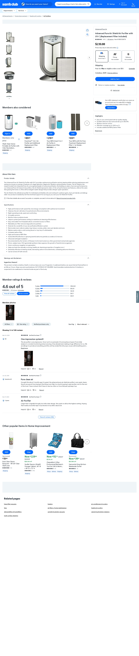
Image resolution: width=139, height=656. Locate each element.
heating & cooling (96, 508)
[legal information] (117, 48)
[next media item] (89, 57)
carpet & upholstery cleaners (100, 512)
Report (41, 369)
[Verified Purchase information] (40, 335)
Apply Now (111, 108)
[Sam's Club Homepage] (10, 4)
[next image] (9, 98)
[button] (123, 4)
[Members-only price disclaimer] (19, 139)
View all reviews (9, 293)
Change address (112, 73)
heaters (50, 504)
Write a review (23, 293)
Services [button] (21, 11)
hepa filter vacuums (10, 504)
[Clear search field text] (83, 4)
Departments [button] (8, 11)
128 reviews (21, 290)
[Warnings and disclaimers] (88, 258)
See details (121, 85)
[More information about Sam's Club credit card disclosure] (130, 104)
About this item (8, 174)
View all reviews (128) (47, 417)
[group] (104, 39)
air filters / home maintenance (57, 508)
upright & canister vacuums (56, 512)
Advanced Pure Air (101, 29)
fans (5, 508)
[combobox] (73, 4)
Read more (98, 131)
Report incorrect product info (66, 198)
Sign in (7, 133)
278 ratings (110, 39)
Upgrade (132, 69)
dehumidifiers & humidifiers (13, 512)
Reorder (99, 4)
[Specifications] (88, 204)
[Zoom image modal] (87, 34)
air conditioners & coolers (99, 504)
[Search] (88, 4)
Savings (112, 4)
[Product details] (88, 178)
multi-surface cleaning (11, 516)
